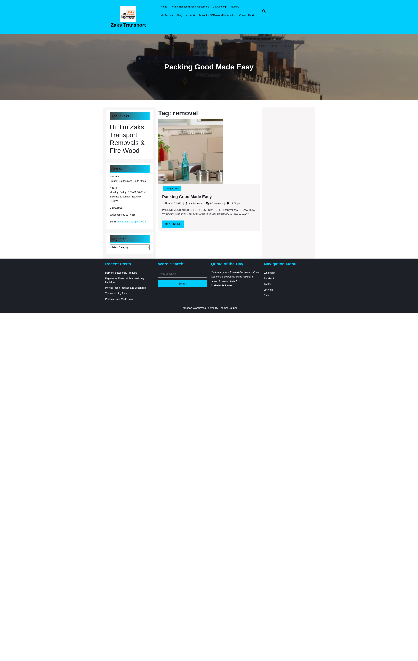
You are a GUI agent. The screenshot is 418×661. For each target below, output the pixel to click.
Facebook (269, 278)
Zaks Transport (128, 25)
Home (164, 6)
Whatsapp (269, 272)
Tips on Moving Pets (116, 293)
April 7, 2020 (174, 203)
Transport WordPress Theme (198, 308)
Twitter (267, 284)
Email (267, 295)
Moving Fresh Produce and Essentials (125, 287)
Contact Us (245, 15)
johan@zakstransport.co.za (131, 221)
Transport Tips (171, 188)
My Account (167, 15)
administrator (195, 203)
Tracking (234, 6)
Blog (179, 15)
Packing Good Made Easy (187, 196)
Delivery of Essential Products (121, 272)
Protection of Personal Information (217, 15)
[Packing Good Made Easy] (190, 151)
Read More (174, 225)
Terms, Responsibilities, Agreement (190, 6)
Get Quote (218, 6)
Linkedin (268, 289)
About (189, 15)
